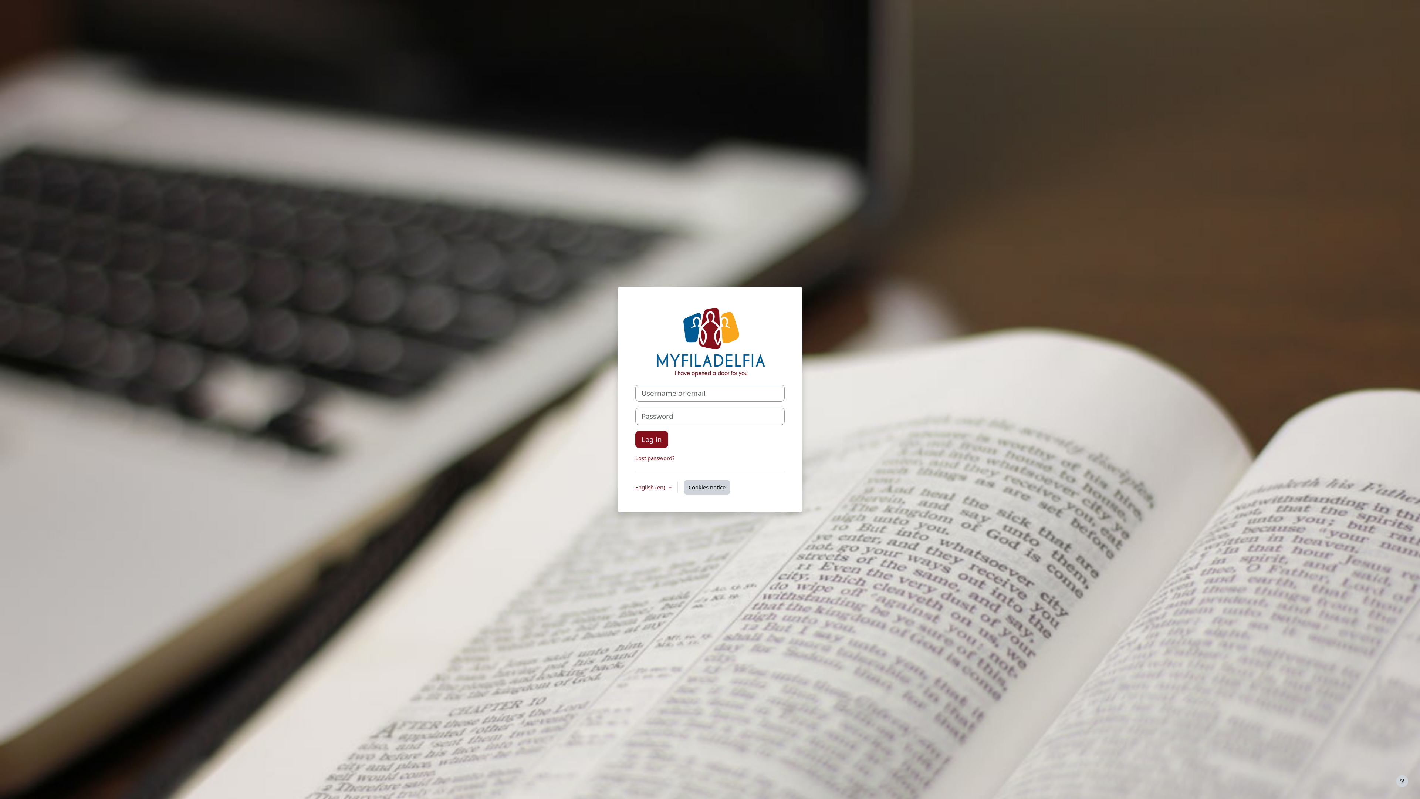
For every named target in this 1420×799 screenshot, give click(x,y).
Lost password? (655, 458)
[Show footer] (1402, 781)
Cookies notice (707, 487)
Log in (652, 439)
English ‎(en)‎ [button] (651, 487)
